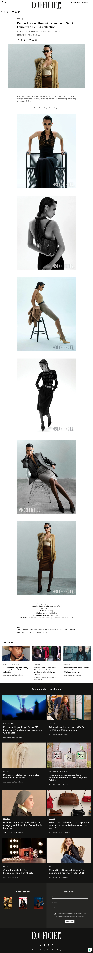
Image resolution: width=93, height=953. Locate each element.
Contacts (35, 950)
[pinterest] (7, 12)
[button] (43, 903)
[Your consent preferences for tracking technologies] (90, 950)
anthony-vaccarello (25, 633)
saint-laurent (22, 630)
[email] (1, 12)
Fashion (20, 19)
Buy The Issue (75, 2)
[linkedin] (10, 12)
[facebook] (4, 12)
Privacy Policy (80, 916)
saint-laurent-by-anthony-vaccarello (44, 630)
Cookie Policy (56, 950)
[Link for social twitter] (40, 945)
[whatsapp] (16, 12)
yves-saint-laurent (67, 630)
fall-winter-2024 (41, 633)
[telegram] (18, 12)
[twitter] (13, 12)
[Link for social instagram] (48, 945)
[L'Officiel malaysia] (46, 5)
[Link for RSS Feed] (52, 945)
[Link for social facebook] (44, 945)
